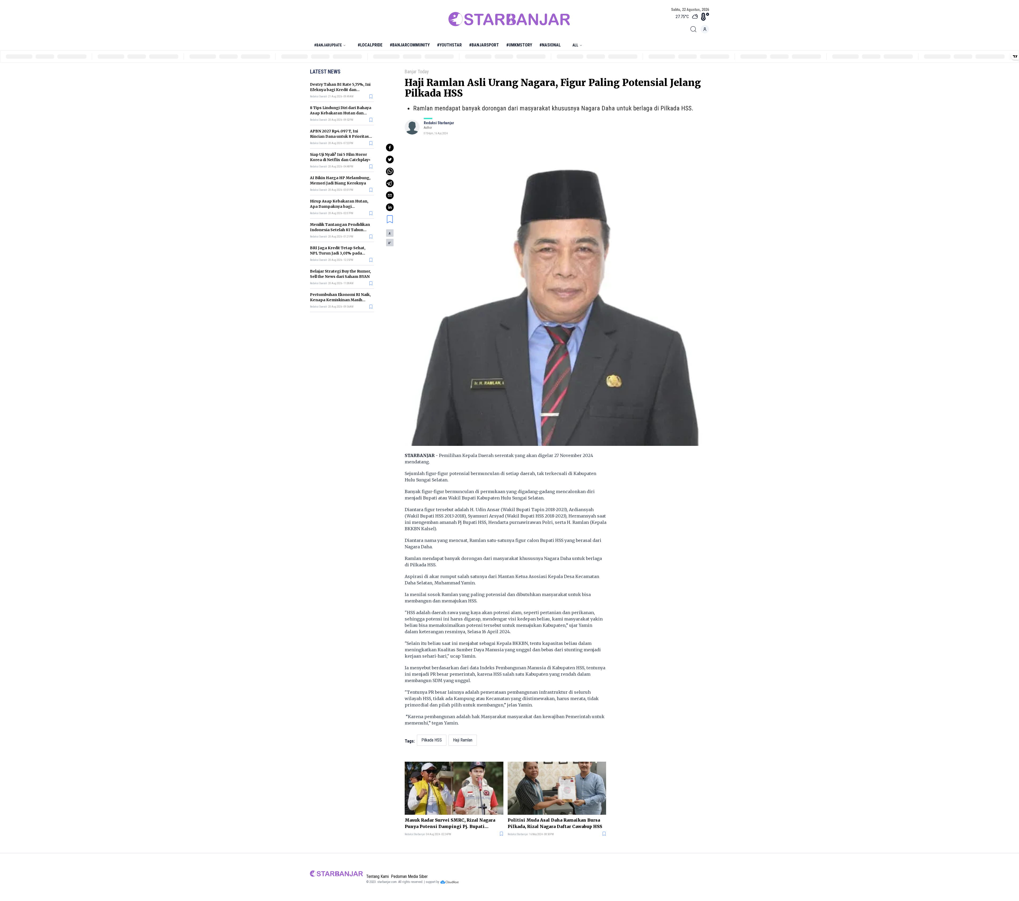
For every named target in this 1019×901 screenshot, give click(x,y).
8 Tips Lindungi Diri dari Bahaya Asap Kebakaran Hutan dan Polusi (340, 113)
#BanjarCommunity (410, 45)
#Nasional (550, 45)
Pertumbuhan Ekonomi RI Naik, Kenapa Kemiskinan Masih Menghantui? (340, 300)
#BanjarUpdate (328, 45)
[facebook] (390, 148)
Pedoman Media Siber (409, 876)
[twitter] (390, 159)
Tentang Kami (377, 876)
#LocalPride (370, 45)
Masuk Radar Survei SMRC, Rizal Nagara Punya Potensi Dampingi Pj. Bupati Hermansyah (450, 823)
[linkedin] (390, 207)
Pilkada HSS (431, 740)
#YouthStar (449, 45)
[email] (390, 195)
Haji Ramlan (462, 740)
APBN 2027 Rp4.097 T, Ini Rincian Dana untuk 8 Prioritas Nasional (339, 136)
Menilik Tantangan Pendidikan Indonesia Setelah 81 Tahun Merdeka (340, 230)
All (575, 45)
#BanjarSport (484, 45)
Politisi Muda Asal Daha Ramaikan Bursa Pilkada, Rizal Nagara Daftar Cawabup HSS (555, 823)
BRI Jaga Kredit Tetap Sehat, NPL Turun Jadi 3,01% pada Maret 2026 (337, 253)
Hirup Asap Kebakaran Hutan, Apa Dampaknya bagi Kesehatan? (339, 206)
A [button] (390, 233)
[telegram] (390, 183)
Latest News (325, 71)
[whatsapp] (390, 171)
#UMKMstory (519, 45)
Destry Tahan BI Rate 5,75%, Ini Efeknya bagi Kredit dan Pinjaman (340, 89)
